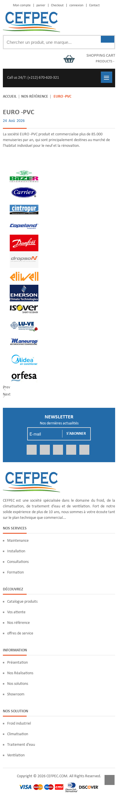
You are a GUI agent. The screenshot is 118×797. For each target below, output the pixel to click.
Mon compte (22, 5)
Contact (94, 5)
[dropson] (24, 254)
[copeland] (24, 221)
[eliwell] (24, 270)
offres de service (20, 633)
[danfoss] (24, 237)
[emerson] (24, 287)
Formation (15, 572)
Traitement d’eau (21, 745)
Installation (16, 551)
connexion (76, 5)
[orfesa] (24, 371)
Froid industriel (19, 723)
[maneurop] (24, 337)
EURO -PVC (18, 112)
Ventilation (16, 755)
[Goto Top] (110, 781)
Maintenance (18, 541)
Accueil (10, 96)
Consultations (18, 562)
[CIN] (24, 204)
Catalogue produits (22, 602)
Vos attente (16, 612)
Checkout (57, 5)
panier (40, 5)
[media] (24, 354)
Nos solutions (17, 684)
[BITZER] (24, 171)
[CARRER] (24, 187)
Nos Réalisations (20, 673)
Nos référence (34, 96)
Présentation (17, 662)
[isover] (24, 304)
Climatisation (17, 734)
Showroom (15, 694)
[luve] (24, 321)
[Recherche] (107, 39)
